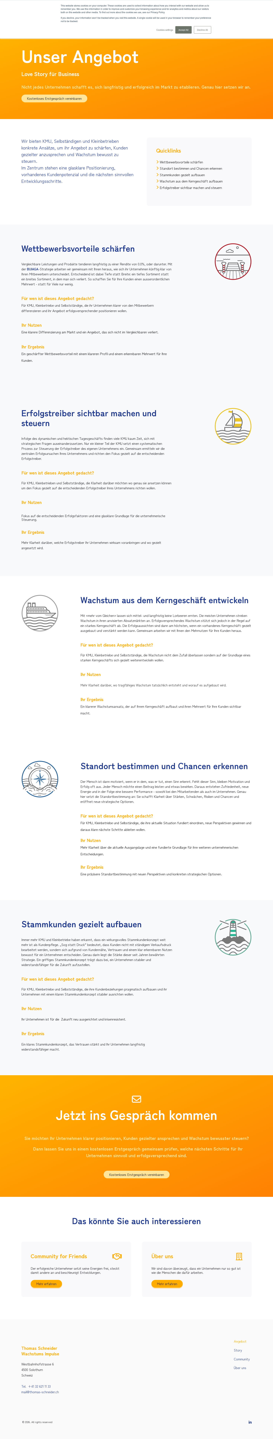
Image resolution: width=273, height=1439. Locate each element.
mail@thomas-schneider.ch (40, 1391)
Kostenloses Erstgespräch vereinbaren (54, 98)
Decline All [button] (202, 29)
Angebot (240, 1341)
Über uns (240, 1367)
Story (238, 1350)
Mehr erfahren (46, 1283)
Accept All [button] (183, 29)
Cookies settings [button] (164, 29)
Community (242, 1358)
